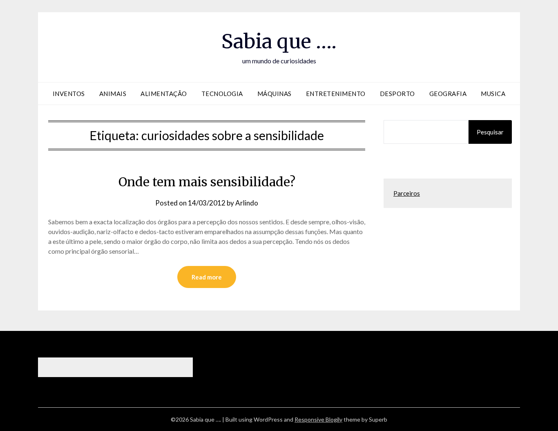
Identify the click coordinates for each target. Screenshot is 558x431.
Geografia (448, 93)
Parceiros (406, 193)
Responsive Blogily (318, 419)
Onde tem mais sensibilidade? (206, 182)
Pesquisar (490, 132)
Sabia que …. (279, 41)
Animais (113, 93)
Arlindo (246, 203)
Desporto (397, 93)
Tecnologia (222, 93)
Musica (493, 93)
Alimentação (164, 93)
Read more (207, 277)
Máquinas (274, 93)
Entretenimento (336, 93)
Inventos (69, 93)
